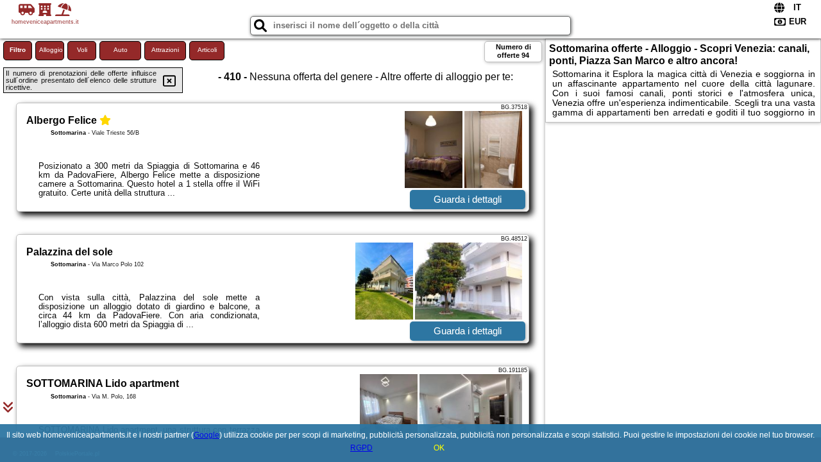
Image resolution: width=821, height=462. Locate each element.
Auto (121, 49)
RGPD (361, 447)
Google (206, 435)
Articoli (207, 49)
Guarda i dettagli (468, 199)
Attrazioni (165, 49)
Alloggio (51, 49)
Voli (82, 49)
